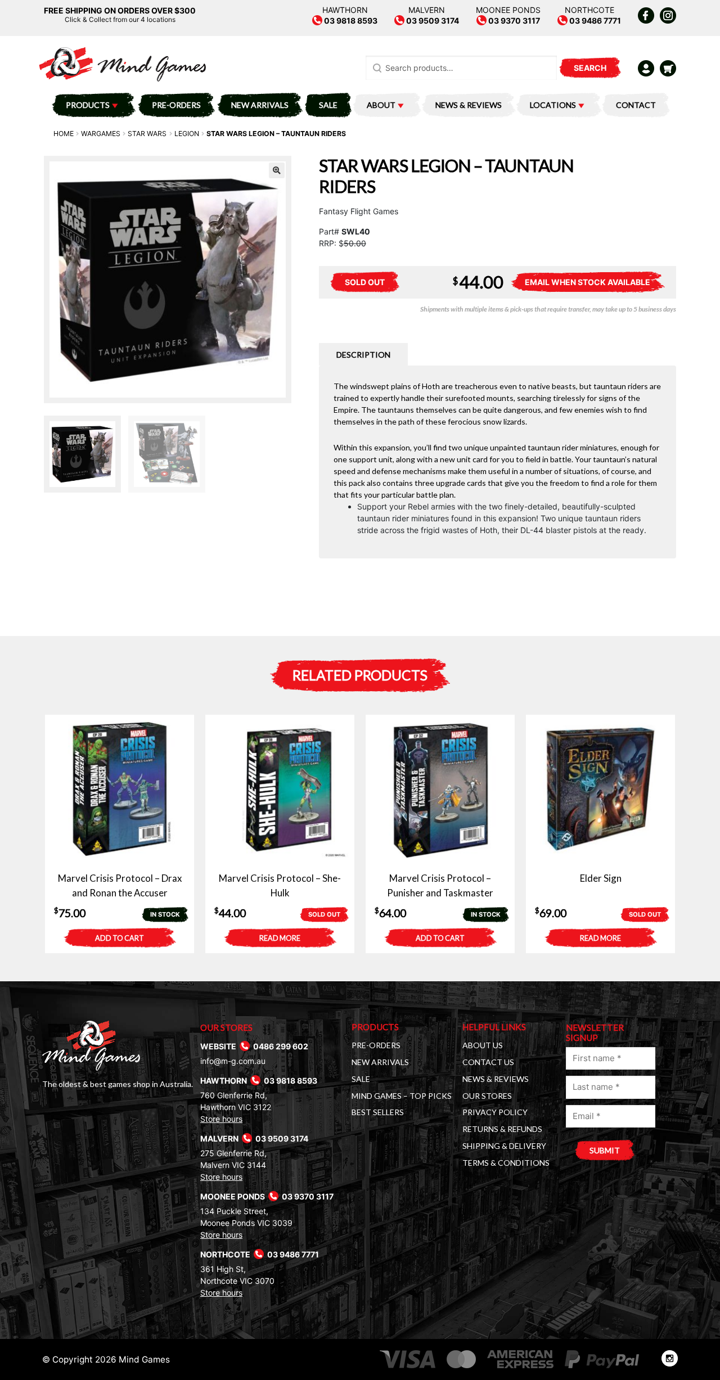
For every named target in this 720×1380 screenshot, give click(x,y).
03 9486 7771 (594, 20)
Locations (553, 105)
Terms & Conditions (506, 1162)
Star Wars (147, 133)
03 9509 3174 (431, 20)
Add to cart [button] (119, 938)
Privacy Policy (495, 1112)
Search (590, 68)
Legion (186, 133)
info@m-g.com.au (233, 1061)
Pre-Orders (176, 105)
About (381, 105)
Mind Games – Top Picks (402, 1096)
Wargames (100, 133)
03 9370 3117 (513, 20)
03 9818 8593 (349, 20)
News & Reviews (468, 105)
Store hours (221, 1119)
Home (63, 133)
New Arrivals (260, 105)
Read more (279, 938)
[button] (277, 170)
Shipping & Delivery (504, 1146)
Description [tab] (363, 354)
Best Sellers (378, 1112)
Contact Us (488, 1062)
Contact (636, 105)
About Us (482, 1045)
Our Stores (487, 1096)
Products (88, 105)
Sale (328, 105)
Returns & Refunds (502, 1129)
